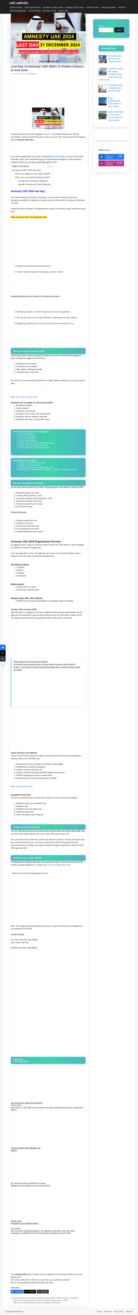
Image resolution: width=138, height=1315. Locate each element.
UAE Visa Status (16, 7)
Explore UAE (63, 11)
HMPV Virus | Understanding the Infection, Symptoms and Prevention (36, 1303)
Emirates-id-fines (49, 1298)
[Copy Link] (3, 659)
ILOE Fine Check (92, 7)
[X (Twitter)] (3, 653)
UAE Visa (121, 7)
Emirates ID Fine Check (74, 7)
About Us (129, 1311)
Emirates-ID (39, 1298)
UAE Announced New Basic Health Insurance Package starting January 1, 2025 (40, 1300)
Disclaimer (108, 1311)
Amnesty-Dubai (18, 1298)
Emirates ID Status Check (53, 7)
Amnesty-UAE (29, 1298)
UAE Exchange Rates (18, 11)
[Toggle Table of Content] (48, 166)
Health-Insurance (62, 1298)
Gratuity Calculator (108, 7)
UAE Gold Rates (34, 11)
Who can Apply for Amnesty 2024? (33, 173)
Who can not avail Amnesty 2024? (32, 177)
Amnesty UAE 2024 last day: (27, 170)
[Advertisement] (48, 92)
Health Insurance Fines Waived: (34, 184)
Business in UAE (49, 11)
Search (101, 26)
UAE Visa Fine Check (33, 7)
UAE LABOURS (18, 3)
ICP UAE (51, 134)
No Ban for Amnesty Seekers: (33, 181)
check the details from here (59, 865)
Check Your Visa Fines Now (26, 397)
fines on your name (56, 156)
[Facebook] (3, 647)
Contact (99, 1311)
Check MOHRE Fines (24, 786)
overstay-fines (73, 1298)
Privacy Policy (119, 1311)
